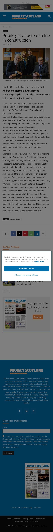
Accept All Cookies (26, 268)
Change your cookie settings (26, 275)
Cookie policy (39, 262)
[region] (26, 266)
